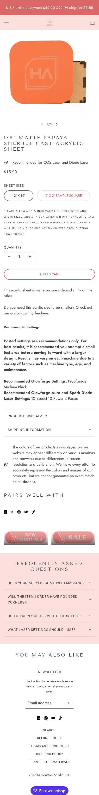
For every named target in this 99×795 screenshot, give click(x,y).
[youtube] (53, 718)
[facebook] (38, 718)
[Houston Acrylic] (49, 22)
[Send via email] (26, 512)
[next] (56, 124)
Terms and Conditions (50, 746)
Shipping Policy (49, 754)
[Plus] (30, 256)
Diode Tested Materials (50, 762)
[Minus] (9, 256)
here (44, 313)
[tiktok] (60, 718)
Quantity (13, 247)
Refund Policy (49, 738)
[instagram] (46, 718)
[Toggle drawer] (6, 22)
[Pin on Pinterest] (19, 512)
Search (49, 730)
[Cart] (92, 22)
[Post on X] (12, 512)
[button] (33, 512)
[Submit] (68, 703)
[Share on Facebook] (5, 512)
